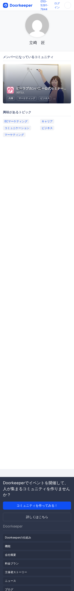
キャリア (47, 121)
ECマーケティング (16, 121)
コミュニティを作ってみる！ (37, 505)
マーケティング (27, 98)
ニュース (10, 580)
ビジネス (45, 98)
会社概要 (10, 554)
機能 (7, 546)
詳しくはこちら (37, 517)
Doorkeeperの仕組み (18, 537)
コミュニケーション (17, 128)
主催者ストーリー (16, 572)
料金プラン (12, 563)
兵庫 (10, 98)
